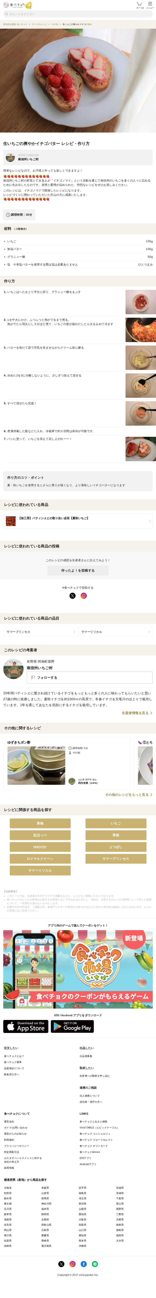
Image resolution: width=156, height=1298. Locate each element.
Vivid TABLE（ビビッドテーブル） (99, 1127)
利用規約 (9, 1139)
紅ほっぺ (40, 835)
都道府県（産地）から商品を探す (25, 1179)
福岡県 (120, 1235)
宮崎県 (8, 1246)
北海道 (8, 1187)
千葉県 (120, 1198)
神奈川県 (46, 1203)
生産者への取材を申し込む (95, 1075)
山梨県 (82, 1209)
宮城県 (120, 1187)
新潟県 (82, 1203)
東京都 (8, 1203)
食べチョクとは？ (14, 1056)
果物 (40, 823)
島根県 (120, 1224)
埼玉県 (82, 1198)
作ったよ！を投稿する (78, 570)
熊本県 (82, 1240)
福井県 (45, 1209)
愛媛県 (45, 1235)
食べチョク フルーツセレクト (96, 1139)
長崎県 (45, 1240)
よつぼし (116, 847)
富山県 (120, 1203)
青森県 (45, 1187)
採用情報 (9, 1167)
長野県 (120, 1209)
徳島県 (120, 1230)
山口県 (82, 1230)
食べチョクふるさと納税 (93, 1121)
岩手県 (82, 1187)
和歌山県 (46, 1224)
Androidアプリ (88, 1164)
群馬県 (45, 1198)
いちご (116, 823)
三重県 (120, 1214)
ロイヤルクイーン (40, 858)
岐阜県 (8, 1214)
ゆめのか (40, 847)
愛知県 (82, 1214)
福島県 (82, 1193)
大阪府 (82, 1219)
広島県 (45, 1230)
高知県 (82, 1235)
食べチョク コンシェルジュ (95, 1133)
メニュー (150, 8)
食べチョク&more (90, 1152)
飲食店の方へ (11, 1074)
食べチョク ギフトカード (94, 1146)
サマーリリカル (91, 631)
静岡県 (45, 1214)
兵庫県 (120, 1219)
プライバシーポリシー (16, 1146)
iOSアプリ (85, 1158)
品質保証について (14, 1068)
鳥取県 (82, 1224)
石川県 (8, 1209)
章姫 (116, 835)
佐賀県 (8, 1240)
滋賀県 (8, 1219)
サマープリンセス (18, 631)
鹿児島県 (46, 1246)
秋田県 (8, 1193)
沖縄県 (82, 1246)
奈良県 (8, 1224)
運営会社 (9, 1121)
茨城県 (120, 1193)
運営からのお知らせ (15, 1133)
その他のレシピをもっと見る (127, 794)
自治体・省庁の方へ (91, 1101)
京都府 (45, 1219)
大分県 (120, 1240)
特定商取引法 (11, 1152)
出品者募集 (86, 1056)
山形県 (45, 1193)
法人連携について (90, 1095)
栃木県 (8, 1198)
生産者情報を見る (135, 713)
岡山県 (8, 1230)
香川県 (8, 1235)
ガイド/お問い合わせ (15, 1127)
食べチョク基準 (13, 1062)
